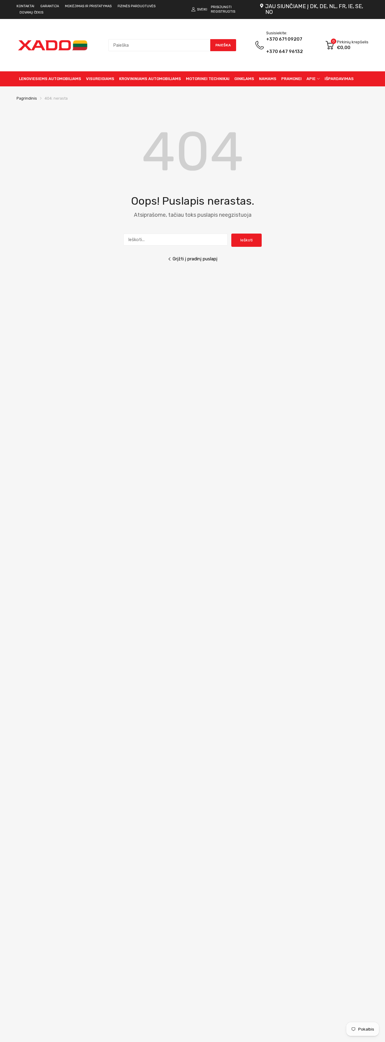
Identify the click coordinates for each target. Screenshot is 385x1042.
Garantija (49, 6)
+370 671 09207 (284, 45)
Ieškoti (246, 240)
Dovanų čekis (31, 12)
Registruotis (223, 12)
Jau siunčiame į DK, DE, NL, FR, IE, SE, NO (314, 9)
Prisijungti (221, 7)
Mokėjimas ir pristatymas (88, 6)
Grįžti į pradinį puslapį (195, 259)
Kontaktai (25, 6)
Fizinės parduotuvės (137, 6)
